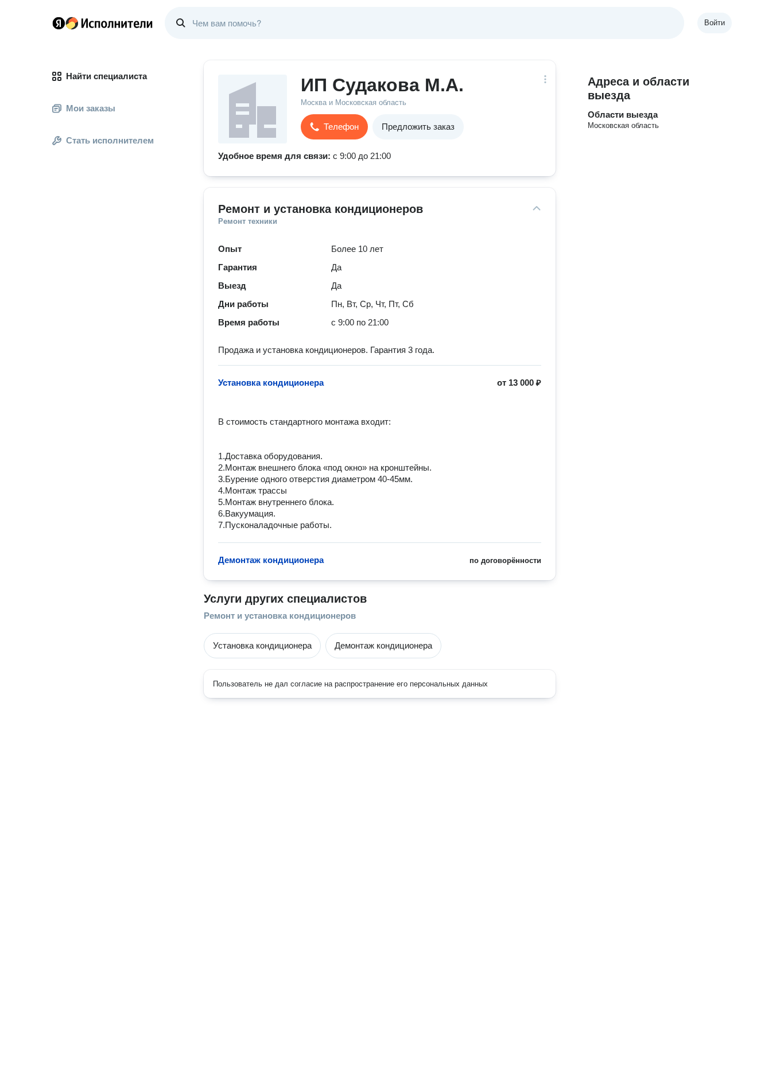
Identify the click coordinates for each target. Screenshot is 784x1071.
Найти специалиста (106, 76)
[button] (334, 126)
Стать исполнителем (110, 140)
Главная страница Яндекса (58, 23)
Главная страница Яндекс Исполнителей (102, 23)
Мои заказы (90, 108)
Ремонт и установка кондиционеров (280, 615)
